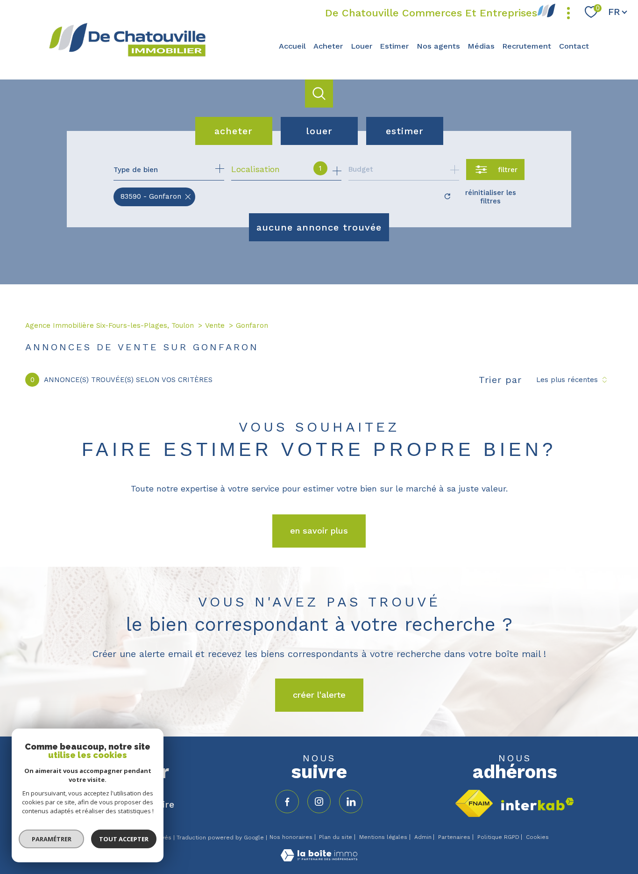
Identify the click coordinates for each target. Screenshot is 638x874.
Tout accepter (124, 839)
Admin (423, 837)
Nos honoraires (290, 837)
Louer (361, 46)
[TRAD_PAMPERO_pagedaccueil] (127, 55)
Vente (215, 325)
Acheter (328, 46)
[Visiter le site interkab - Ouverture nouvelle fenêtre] (537, 804)
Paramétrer (51, 839)
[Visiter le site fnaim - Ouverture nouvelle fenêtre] (474, 803)
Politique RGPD (498, 837)
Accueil (292, 46)
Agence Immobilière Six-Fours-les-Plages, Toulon (109, 325)
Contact (574, 46)
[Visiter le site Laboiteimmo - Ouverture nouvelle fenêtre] (319, 858)
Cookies (537, 837)
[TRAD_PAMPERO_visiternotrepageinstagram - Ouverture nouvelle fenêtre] (319, 801)
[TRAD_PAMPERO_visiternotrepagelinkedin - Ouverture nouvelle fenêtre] (350, 801)
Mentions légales (383, 837)
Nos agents (438, 46)
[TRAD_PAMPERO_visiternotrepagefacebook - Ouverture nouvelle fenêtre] (287, 801)
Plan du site (335, 837)
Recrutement (526, 46)
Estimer (394, 46)
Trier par (500, 379)
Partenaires (454, 837)
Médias (481, 46)
